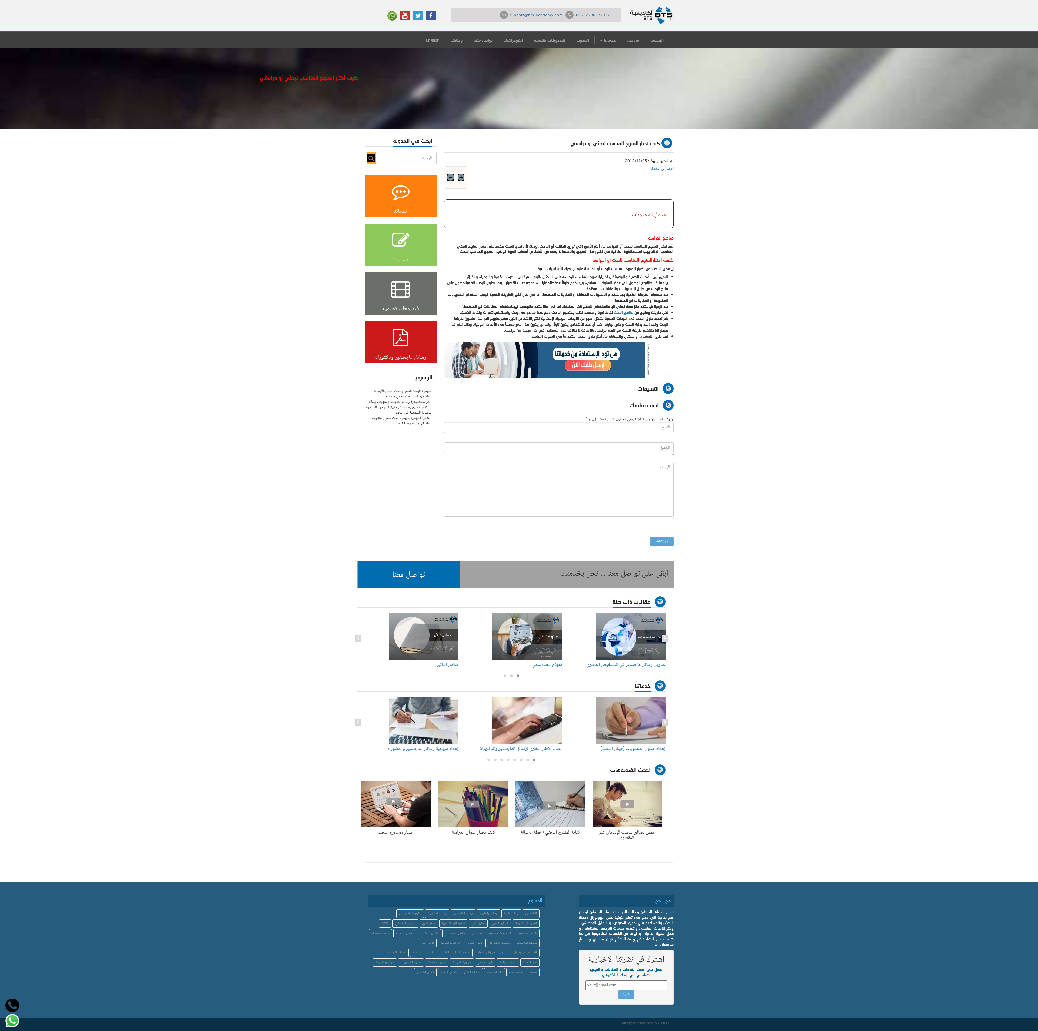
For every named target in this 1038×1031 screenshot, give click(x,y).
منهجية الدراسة (462, 962)
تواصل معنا (483, 40)
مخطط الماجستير (526, 943)
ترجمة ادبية (516, 972)
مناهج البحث (623, 312)
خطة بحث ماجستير (500, 933)
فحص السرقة (449, 972)
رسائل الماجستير (463, 913)
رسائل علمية (511, 913)
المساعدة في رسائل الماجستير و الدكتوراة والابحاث (507, 953)
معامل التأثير (447, 665)
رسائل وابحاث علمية (425, 953)
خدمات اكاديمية (396, 953)
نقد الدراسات (494, 972)
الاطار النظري (475, 943)
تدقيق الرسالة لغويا (453, 923)
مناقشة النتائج (471, 972)
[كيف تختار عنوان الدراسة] (473, 805)
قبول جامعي (485, 962)
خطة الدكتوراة (380, 933)
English (433, 40)
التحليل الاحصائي (405, 923)
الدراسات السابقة (451, 943)
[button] (409, 574)
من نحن (633, 40)
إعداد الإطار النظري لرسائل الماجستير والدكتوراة (521, 749)
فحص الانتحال (425, 972)
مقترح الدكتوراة (428, 933)
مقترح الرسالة (404, 933)
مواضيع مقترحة (384, 962)
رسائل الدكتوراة (437, 913)
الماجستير (531, 913)
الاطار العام (427, 943)
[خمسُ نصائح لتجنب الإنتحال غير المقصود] (627, 805)
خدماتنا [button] (609, 40)
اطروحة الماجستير (410, 913)
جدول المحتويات (411, 962)
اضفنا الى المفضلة (662, 169)
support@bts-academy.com (536, 15)
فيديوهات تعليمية (549, 40)
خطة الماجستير (527, 933)
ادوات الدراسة (507, 962)
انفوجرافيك (513, 40)
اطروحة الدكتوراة (526, 923)
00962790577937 (593, 15)
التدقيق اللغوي (500, 923)
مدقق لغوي (428, 923)
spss (385, 923)
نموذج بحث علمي (547, 665)
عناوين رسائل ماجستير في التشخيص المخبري (626, 665)
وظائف (457, 40)
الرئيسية (657, 40)
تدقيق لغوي (478, 923)
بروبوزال (476, 933)
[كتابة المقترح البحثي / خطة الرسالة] (550, 805)
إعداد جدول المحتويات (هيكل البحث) (633, 749)
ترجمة (533, 972)
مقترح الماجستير (455, 933)
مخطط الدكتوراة (500, 943)
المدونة (582, 40)
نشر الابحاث (530, 962)
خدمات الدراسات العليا (456, 953)
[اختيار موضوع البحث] (396, 805)
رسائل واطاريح (488, 913)
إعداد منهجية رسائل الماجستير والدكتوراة (423, 749)
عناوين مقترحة (437, 962)
